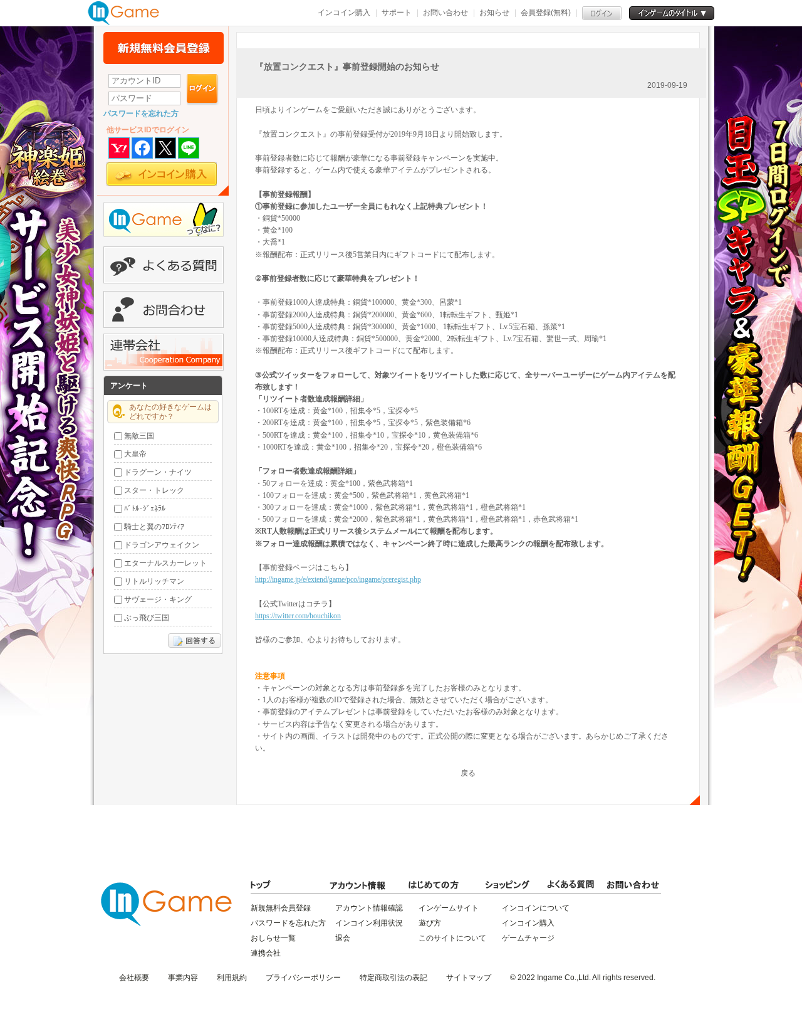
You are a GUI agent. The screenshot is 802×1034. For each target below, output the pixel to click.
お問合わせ (163, 309)
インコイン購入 (344, 12)
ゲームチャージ (528, 938)
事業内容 (183, 977)
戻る (468, 773)
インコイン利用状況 (369, 923)
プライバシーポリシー (303, 977)
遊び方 (430, 923)
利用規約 (232, 977)
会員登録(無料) (546, 12)
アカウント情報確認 (369, 908)
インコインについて (536, 908)
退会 (342, 938)
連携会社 (266, 953)
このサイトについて (452, 938)
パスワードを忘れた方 (141, 113)
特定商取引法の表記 (393, 977)
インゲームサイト (449, 908)
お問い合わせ (445, 12)
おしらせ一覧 (273, 938)
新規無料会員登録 (163, 48)
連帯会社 (163, 352)
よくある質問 (163, 264)
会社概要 (134, 977)
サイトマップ (468, 977)
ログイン (203, 89)
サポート (397, 12)
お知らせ (494, 12)
